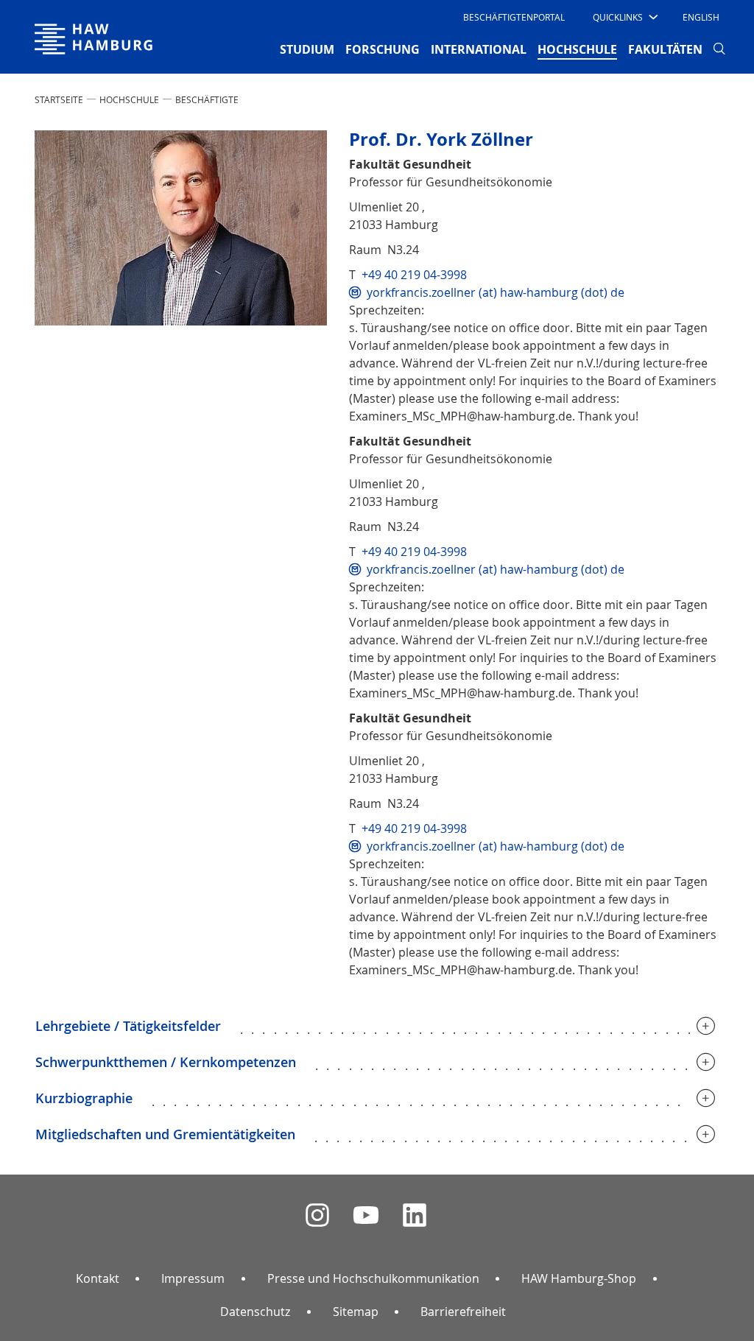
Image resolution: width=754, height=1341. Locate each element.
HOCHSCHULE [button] (577, 49)
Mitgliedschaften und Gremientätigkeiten (165, 1134)
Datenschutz (255, 1311)
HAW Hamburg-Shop (578, 1278)
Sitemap (355, 1311)
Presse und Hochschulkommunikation (373, 1278)
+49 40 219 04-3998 (414, 275)
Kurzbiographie (84, 1098)
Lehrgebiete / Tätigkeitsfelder (128, 1026)
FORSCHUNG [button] (382, 49)
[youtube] (366, 1215)
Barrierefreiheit (463, 1311)
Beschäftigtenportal (514, 17)
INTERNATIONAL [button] (478, 49)
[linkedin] (414, 1215)
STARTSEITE (59, 99)
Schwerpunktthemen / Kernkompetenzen (165, 1062)
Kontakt (97, 1278)
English (701, 17)
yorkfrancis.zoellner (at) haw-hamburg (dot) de (495, 292)
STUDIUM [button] (307, 49)
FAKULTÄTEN (665, 49)
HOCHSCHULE (129, 99)
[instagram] (317, 1215)
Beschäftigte (207, 99)
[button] (624, 17)
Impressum (193, 1278)
